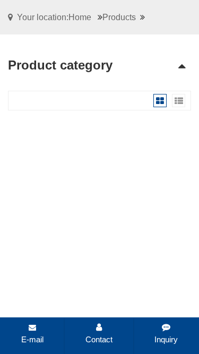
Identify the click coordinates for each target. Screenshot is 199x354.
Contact (99, 339)
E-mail (32, 339)
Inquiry (166, 339)
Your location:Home (54, 17)
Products (119, 17)
